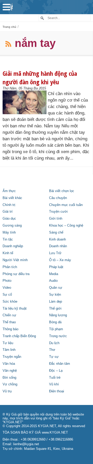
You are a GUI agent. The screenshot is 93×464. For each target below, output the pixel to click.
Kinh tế (8, 253)
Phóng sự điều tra (16, 274)
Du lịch (54, 343)
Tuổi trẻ (54, 377)
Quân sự (55, 287)
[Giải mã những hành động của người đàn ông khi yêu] (25, 102)
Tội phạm (56, 329)
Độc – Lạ (56, 370)
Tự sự (54, 357)
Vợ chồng (10, 384)
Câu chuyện (58, 198)
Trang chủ (9, 26)
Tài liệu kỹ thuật (15, 308)
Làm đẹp (55, 301)
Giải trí (8, 211)
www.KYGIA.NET (55, 432)
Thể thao (9, 322)
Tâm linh (9, 350)
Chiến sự (9, 315)
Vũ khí (54, 384)
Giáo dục (9, 218)
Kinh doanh (57, 239)
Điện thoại (56, 391)
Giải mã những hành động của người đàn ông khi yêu (40, 77)
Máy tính (9, 232)
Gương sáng (12, 225)
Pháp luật (56, 267)
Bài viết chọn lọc (61, 191)
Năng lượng (58, 315)
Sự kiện (55, 294)
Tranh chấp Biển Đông (19, 336)
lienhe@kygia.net (26, 444)
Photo (7, 281)
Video (7, 287)
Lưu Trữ (55, 253)
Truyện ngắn (12, 357)
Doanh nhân (58, 246)
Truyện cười (58, 211)
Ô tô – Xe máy (60, 260)
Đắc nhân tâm (59, 364)
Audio (53, 281)
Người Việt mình (15, 260)
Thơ (52, 350)
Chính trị (9, 205)
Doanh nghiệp (13, 246)
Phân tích (10, 267)
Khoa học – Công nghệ (66, 225)
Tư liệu (8, 343)
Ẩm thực (9, 191)
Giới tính (55, 218)
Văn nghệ (10, 370)
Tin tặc (8, 239)
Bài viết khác (12, 198)
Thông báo (10, 329)
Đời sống (9, 377)
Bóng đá (55, 322)
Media (53, 274)
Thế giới (55, 308)
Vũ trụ (7, 391)
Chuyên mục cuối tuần (66, 205)
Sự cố (7, 294)
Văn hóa (9, 364)
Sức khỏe (10, 301)
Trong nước (58, 336)
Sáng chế (56, 232)
